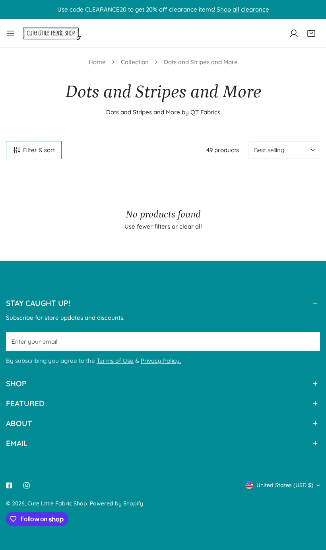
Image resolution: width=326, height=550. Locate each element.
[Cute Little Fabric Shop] (52, 33)
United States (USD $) (284, 485)
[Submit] (309, 341)
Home (97, 62)
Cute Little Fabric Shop (57, 503)
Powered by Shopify (116, 503)
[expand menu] (11, 33)
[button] (311, 33)
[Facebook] (9, 485)
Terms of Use (115, 360)
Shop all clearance (243, 9)
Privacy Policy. (161, 360)
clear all (190, 226)
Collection (135, 62)
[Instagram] (26, 485)
